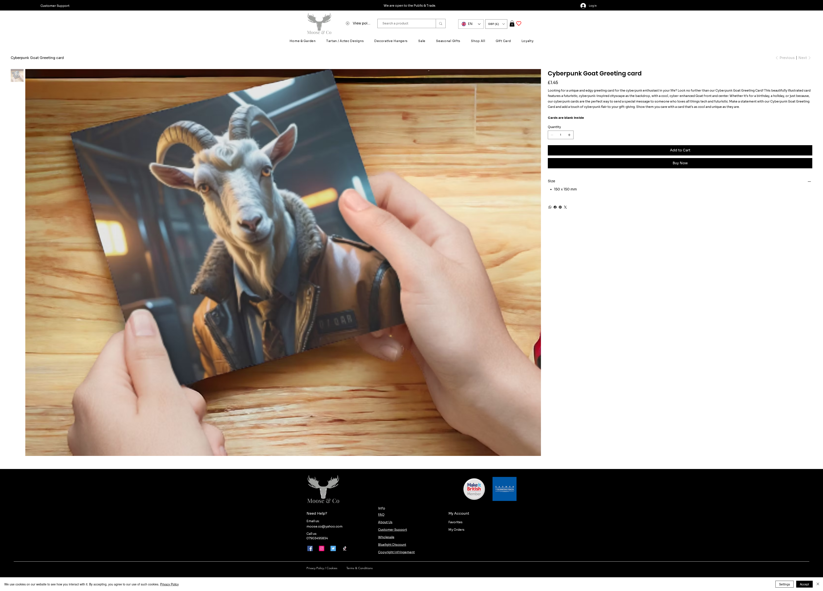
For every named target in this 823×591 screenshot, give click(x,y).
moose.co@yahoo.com (324, 526)
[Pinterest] (560, 207)
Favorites (455, 522)
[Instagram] (321, 548)
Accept (804, 584)
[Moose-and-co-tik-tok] (344, 548)
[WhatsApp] (550, 207)
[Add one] (569, 135)
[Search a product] (440, 23)
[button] (496, 24)
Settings (784, 584)
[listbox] (496, 24)
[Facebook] (555, 207)
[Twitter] (565, 207)
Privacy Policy (169, 584)
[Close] (817, 584)
